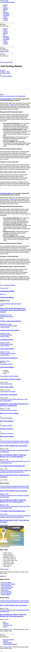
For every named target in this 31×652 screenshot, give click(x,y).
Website (5, 9)
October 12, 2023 (5, 361)
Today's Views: (7, 553)
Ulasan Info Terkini (6, 588)
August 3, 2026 (4, 505)
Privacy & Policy (7, 625)
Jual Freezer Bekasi (7, 367)
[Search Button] (13, 23)
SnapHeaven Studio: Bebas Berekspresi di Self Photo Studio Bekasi (14, 405)
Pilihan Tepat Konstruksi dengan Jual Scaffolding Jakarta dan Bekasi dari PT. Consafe (13, 310)
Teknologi (6, 12)
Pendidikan (6, 14)
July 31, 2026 (3, 514)
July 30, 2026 (3, 525)
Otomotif (5, 18)
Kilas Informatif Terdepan (8, 584)
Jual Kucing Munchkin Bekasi (9, 330)
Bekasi (12, 104)
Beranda (5, 5)
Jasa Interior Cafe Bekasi (8, 395)
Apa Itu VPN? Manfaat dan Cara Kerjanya (13, 446)
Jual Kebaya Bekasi (6, 339)
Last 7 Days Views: (8, 559)
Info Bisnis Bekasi (6, 591)
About (4, 622)
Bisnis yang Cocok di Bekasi (9, 413)
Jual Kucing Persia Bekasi (8, 358)
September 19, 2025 (5, 315)
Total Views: (6, 562)
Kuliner (5, 17)
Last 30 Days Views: (9, 560)
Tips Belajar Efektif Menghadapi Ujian (12, 466)
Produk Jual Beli (8, 62)
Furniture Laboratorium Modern (10, 321)
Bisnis (5, 6)
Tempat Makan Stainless (10, 644)
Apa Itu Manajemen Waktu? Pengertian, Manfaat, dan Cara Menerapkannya (13, 456)
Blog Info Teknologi (6, 593)
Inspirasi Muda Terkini (7, 587)
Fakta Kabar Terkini (6, 585)
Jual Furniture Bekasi (7, 349)
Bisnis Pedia (4, 590)
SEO (4, 11)
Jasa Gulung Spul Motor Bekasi (10, 379)
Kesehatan (6, 15)
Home (1, 62)
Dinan (3, 70)
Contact (5, 626)
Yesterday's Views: (8, 556)
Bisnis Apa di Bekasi (6, 421)
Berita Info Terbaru (6, 582)
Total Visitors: (7, 563)
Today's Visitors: (8, 554)
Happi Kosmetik (7, 642)
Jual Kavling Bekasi (6, 99)
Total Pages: (6, 566)
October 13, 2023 (5, 333)
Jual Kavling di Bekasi (9, 285)
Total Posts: (6, 565)
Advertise (6, 623)
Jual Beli (5, 8)
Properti (5, 20)
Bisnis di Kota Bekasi (7, 436)
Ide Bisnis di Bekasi (6, 429)
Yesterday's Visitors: (9, 557)
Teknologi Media (5, 594)
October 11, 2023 (5, 71)
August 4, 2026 (4, 494)
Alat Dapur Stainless (8, 639)
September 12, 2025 (5, 324)
